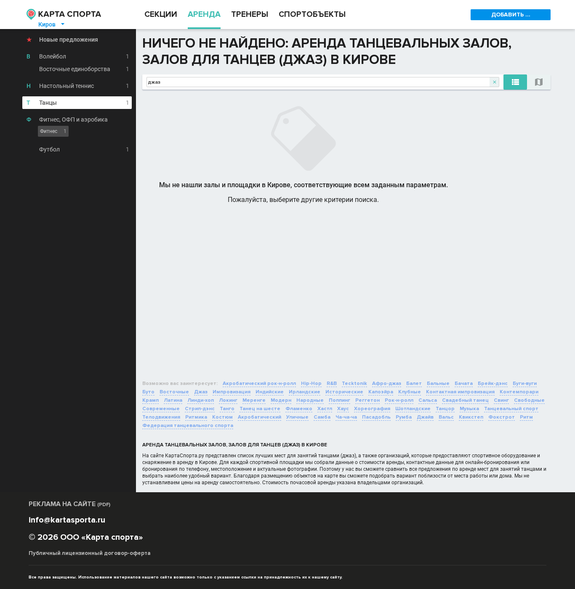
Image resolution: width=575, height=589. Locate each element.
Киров (52, 24)
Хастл (324, 409)
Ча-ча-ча (346, 417)
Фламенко (298, 409)
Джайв (425, 417)
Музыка (469, 409)
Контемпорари (519, 392)
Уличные (297, 417)
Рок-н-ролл (399, 400)
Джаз (201, 392)
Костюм (222, 417)
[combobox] (322, 82)
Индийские (270, 392)
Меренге (254, 400)
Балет (414, 383)
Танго (227, 409)
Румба (404, 417)
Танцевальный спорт (511, 409)
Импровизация (231, 392)
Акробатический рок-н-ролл (259, 383)
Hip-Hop (311, 383)
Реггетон (367, 400)
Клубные (409, 392)
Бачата (464, 383)
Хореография (372, 409)
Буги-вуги (525, 383)
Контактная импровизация (460, 392)
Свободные (529, 400)
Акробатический (259, 417)
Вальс (446, 417)
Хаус (343, 409)
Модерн (281, 400)
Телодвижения (161, 417)
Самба (322, 417)
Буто (148, 392)
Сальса (427, 400)
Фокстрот (501, 417)
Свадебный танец (465, 400)
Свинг (501, 400)
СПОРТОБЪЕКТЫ (312, 14)
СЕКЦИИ (160, 14)
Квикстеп (471, 417)
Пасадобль (376, 417)
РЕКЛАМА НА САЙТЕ (69, 504)
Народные (310, 400)
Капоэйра (380, 392)
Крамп (150, 400)
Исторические (344, 392)
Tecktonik (354, 383)
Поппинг (339, 400)
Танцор (445, 409)
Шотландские (413, 409)
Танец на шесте (260, 409)
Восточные (174, 392)
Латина (173, 400)
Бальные (438, 383)
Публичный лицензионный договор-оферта (90, 553)
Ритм (526, 417)
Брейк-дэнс (493, 383)
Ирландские (304, 392)
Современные (161, 409)
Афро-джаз (386, 383)
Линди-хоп (200, 400)
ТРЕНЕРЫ (249, 14)
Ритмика (196, 417)
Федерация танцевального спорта (187, 425)
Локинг (228, 400)
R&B (332, 383)
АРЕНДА (204, 14)
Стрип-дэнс (200, 409)
